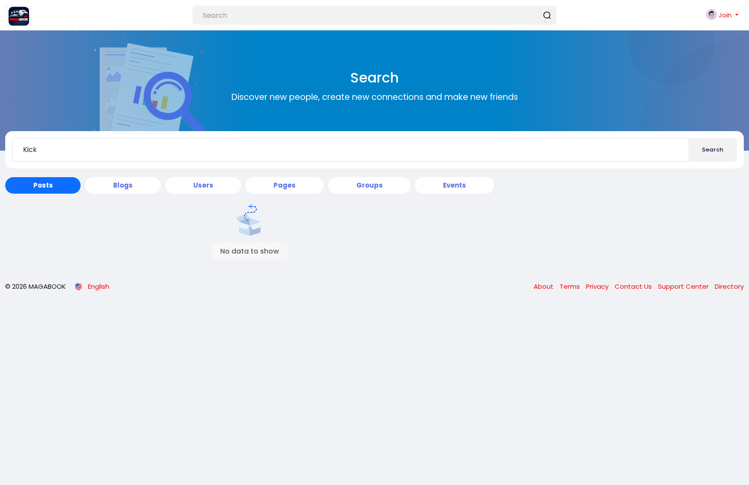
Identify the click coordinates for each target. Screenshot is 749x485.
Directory (729, 286)
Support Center (684, 286)
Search (712, 149)
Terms (571, 286)
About (544, 286)
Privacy (598, 286)
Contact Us (634, 286)
